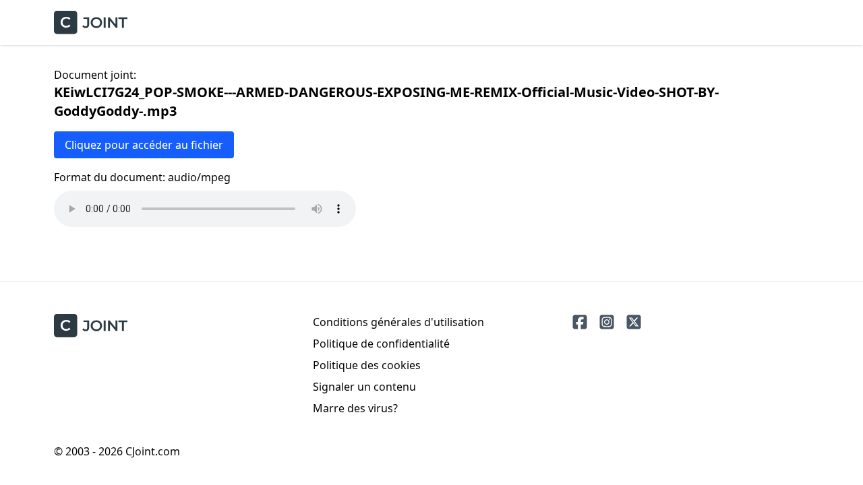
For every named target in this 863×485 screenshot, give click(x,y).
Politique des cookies (367, 365)
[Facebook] (580, 322)
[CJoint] (90, 325)
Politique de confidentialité (381, 343)
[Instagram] (607, 322)
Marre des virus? (355, 408)
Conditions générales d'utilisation (398, 322)
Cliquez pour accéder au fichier (144, 144)
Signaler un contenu (364, 386)
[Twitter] (634, 322)
